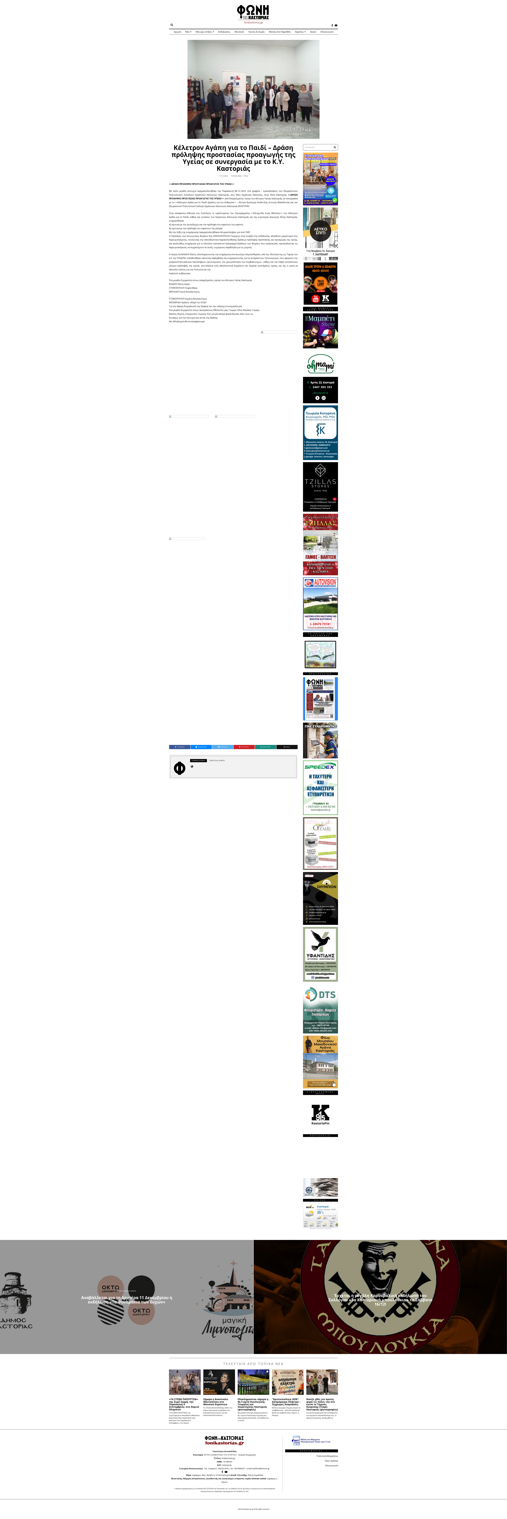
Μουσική (239, 31)
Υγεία (245, 176)
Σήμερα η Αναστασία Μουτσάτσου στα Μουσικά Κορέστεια (215, 1402)
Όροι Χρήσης (331, 1460)
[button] (335, 147)
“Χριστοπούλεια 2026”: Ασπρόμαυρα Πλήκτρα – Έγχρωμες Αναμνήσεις (286, 1402)
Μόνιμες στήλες (204, 31)
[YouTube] (336, 25)
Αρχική (177, 31)
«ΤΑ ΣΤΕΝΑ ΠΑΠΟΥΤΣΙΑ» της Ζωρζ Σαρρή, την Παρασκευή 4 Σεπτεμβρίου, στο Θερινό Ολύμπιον (184, 1404)
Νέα (187, 31)
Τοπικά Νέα (236, 176)
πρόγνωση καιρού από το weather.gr (320, 1228)
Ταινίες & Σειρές (256, 31)
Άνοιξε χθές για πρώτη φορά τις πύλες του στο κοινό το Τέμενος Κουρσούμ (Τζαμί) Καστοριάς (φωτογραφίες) (322, 1404)
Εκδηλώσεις (224, 31)
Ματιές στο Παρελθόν (280, 31)
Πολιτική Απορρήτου (327, 1456)
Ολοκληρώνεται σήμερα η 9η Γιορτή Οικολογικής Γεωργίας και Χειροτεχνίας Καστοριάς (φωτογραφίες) (253, 1404)
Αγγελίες (299, 31)
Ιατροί (313, 31)
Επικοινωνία (327, 31)
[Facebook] (332, 25)
